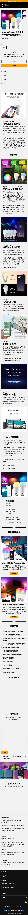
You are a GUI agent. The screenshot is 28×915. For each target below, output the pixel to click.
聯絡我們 (3, 83)
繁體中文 (7, 907)
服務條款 (9, 758)
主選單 (3, 897)
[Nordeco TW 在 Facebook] (23, 902)
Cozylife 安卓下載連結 (9, 469)
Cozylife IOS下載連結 (9, 465)
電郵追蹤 (4, 881)
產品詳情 (3, 71)
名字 (2, 722)
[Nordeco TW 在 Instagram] (26, 902)
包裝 (2, 44)
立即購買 (14, 65)
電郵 (2, 730)
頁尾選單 (4, 893)
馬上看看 (14, 573)
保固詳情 (3, 79)
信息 (2, 737)
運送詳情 (3, 75)
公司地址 (4, 876)
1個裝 (4, 47)
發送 (5, 752)
